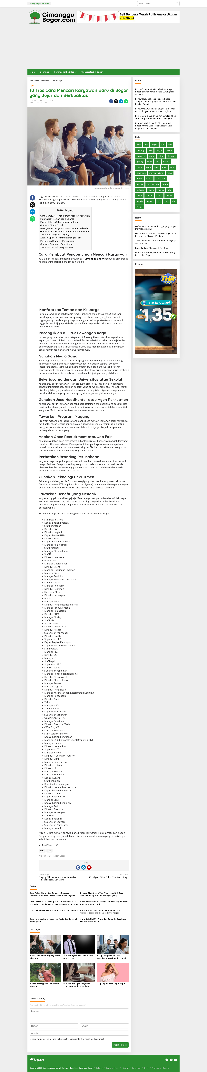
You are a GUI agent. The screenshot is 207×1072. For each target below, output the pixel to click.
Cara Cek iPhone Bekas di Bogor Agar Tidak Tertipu (54, 910)
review (151, 190)
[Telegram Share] (121, 101)
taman (159, 195)
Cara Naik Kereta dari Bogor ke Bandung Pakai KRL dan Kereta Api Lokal (104, 903)
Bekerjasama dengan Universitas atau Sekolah (64, 228)
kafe (158, 161)
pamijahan (160, 178)
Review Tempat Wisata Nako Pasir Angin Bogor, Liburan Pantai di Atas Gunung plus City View (154, 92)
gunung (140, 161)
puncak (140, 184)
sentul (139, 195)
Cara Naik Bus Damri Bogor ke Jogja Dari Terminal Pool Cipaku (53, 920)
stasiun (149, 195)
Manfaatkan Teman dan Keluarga (57, 218)
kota (164, 167)
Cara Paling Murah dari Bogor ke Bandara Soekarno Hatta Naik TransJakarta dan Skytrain (52, 894)
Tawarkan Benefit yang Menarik (56, 247)
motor (139, 178)
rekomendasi (153, 184)
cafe (170, 144)
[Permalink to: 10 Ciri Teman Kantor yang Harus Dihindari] (45, 944)
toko (166, 201)
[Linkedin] (83, 867)
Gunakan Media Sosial (51, 225)
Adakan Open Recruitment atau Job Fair (60, 237)
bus (162, 144)
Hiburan (125, 1068)
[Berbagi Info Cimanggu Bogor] (51, 16)
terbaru (150, 201)
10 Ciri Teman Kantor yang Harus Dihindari (45, 956)
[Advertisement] (103, 47)
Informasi (136, 1068)
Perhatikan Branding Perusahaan (57, 240)
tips (32, 85)
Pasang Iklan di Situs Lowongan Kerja (59, 221)
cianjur (159, 150)
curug (151, 156)
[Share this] (111, 101)
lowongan (141, 173)
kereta (139, 167)
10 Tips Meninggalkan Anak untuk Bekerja (45, 984)
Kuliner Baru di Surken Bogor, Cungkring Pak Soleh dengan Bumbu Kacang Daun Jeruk (155, 117)
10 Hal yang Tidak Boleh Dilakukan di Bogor (109, 876)
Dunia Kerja (34, 102)
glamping (171, 156)
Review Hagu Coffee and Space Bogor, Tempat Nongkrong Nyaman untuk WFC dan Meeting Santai (155, 101)
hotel (149, 161)
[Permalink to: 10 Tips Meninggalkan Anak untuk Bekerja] (45, 972)
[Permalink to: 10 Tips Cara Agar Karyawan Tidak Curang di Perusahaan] (79, 972)
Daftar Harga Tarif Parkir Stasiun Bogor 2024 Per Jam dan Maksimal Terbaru (155, 234)
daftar (160, 156)
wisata (140, 207)
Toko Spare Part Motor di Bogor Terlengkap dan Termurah (155, 242)
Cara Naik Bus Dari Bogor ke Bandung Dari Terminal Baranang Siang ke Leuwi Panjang (100, 911)
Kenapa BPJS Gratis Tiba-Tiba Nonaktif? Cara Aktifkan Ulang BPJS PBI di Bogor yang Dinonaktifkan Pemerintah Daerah (101, 894)
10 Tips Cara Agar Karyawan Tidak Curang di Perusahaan (76, 984)
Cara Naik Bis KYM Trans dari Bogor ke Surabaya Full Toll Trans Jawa (103, 920)
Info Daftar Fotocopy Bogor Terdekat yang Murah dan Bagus (155, 254)
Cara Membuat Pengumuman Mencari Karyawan (65, 215)
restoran (140, 190)
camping (140, 150)
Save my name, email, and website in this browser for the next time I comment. (68, 1039)
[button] (177, 3)
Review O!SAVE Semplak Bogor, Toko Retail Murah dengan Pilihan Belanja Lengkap (155, 110)
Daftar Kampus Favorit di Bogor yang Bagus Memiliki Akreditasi (155, 227)
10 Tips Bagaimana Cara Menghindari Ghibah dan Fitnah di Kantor (113, 956)
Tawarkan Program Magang (54, 234)
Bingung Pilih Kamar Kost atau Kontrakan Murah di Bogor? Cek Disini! (57, 877)
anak (139, 144)
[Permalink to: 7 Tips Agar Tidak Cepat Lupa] (113, 972)
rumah (161, 190)
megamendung (156, 173)
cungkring (141, 156)
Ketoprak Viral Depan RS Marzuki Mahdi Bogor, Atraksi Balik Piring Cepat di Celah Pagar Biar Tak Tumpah (153, 126)
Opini (146, 1068)
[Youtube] (89, 867)
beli (146, 144)
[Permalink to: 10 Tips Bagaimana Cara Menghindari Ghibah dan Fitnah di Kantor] (113, 944)
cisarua (169, 150)
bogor (154, 144)
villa (173, 201)
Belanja (99, 1068)
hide (71, 210)
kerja (148, 167)
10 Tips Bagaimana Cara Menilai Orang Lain (78, 956)
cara (42, 850)
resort (165, 184)
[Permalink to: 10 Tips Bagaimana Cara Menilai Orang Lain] (79, 944)
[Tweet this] (116, 101)
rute (169, 190)
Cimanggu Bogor (94, 258)
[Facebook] (78, 867)
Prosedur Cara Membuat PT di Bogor (152, 248)
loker (172, 167)
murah (149, 178)
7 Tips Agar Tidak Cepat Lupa (111, 983)
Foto (116, 1068)
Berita (108, 1068)
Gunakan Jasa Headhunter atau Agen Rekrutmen (65, 231)
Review (166, 1068)
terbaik (140, 201)
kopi (156, 167)
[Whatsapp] (126, 101)
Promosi (155, 1068)
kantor (166, 161)
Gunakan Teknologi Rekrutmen (56, 244)
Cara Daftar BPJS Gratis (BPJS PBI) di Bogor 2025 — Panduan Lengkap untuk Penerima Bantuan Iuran (54, 903)
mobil (169, 173)
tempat (169, 195)
